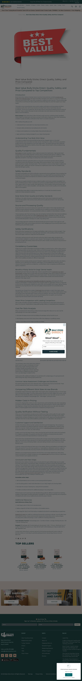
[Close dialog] (64, 325)
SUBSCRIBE (53, 351)
